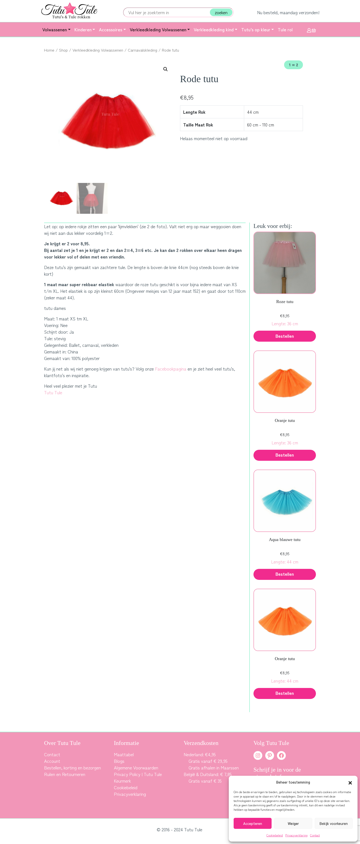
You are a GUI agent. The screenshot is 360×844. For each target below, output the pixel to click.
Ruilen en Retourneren (64, 774)
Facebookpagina (170, 368)
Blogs (119, 761)
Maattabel (124, 754)
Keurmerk (122, 780)
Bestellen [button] (285, 336)
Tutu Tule (53, 392)
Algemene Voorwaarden (136, 767)
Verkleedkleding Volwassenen (97, 50)
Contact (315, 835)
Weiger (293, 823)
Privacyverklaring (296, 835)
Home (49, 50)
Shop (63, 50)
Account (52, 761)
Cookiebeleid (274, 835)
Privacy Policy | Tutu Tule (138, 774)
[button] (350, 782)
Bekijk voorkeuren (334, 823)
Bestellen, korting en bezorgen (72, 767)
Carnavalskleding (142, 50)
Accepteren (252, 823)
